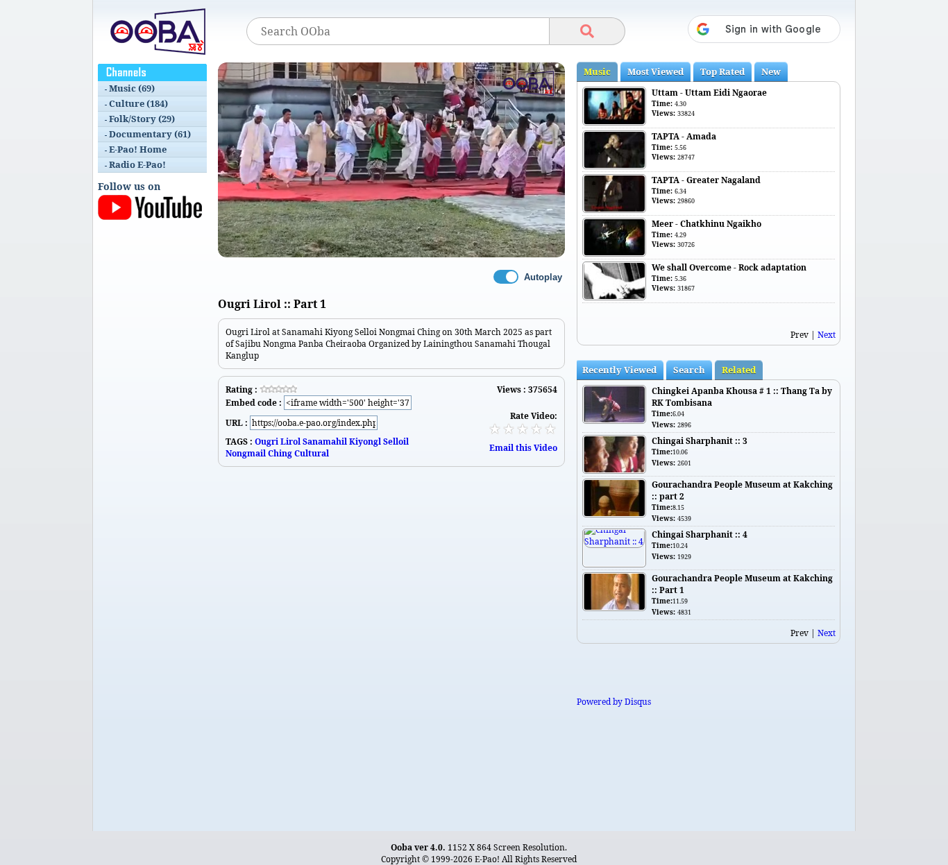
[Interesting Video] (523, 429)
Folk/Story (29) (142, 118)
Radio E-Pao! (137, 164)
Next (827, 335)
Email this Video (523, 448)
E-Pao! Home (138, 149)
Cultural (311, 453)
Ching (280, 453)
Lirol (290, 441)
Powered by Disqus (614, 702)
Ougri (266, 441)
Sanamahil (325, 441)
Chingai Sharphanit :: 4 (699, 534)
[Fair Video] (509, 429)
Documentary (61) (150, 134)
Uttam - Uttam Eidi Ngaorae (709, 93)
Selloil (396, 441)
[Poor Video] (495, 429)
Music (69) (132, 88)
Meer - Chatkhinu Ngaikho (706, 224)
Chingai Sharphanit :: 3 (699, 441)
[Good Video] (536, 429)
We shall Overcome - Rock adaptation (729, 267)
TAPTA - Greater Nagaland (706, 180)
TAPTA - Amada (684, 136)
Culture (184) (138, 103)
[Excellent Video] (550, 429)
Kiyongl (365, 441)
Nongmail (246, 453)
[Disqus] (391, 640)
